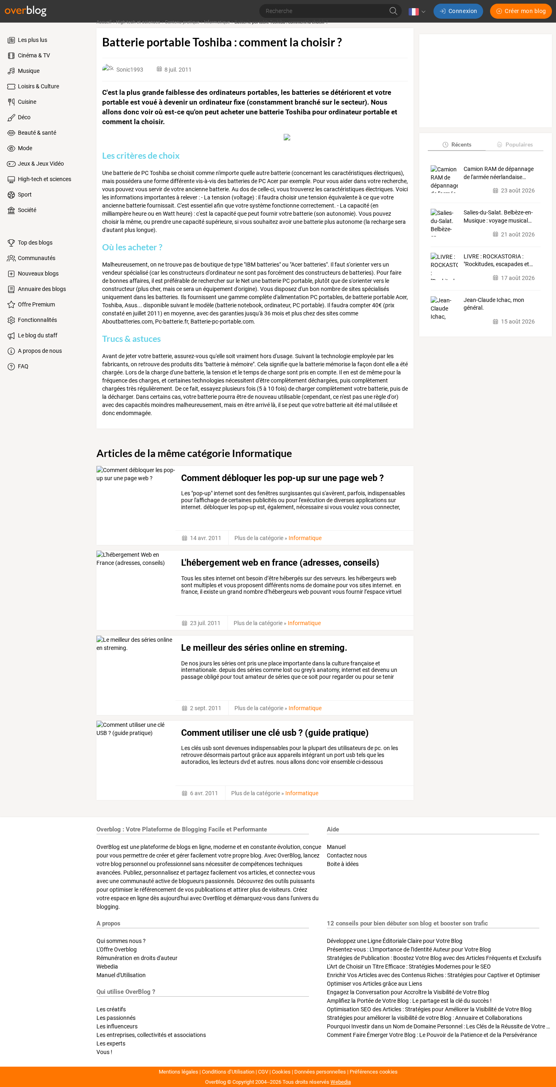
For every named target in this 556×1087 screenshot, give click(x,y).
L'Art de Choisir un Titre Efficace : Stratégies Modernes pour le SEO (409, 966)
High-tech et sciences (44, 179)
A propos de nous (39, 351)
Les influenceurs (117, 1026)
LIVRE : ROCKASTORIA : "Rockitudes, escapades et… (498, 260)
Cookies (281, 1072)
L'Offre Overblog (116, 949)
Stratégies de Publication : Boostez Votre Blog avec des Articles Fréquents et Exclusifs (434, 958)
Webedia (107, 966)
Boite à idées (343, 864)
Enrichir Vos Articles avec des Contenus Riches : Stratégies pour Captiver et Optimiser (433, 975)
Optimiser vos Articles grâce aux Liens (374, 983)
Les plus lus (32, 40)
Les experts (110, 1043)
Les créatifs (111, 1009)
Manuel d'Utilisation (121, 975)
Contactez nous (347, 855)
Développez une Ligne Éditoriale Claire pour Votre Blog (394, 941)
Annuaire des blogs (41, 289)
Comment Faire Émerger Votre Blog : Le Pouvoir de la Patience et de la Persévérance (432, 1035)
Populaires (519, 144)
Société (26, 210)
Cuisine (26, 101)
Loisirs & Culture (38, 86)
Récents (461, 144)
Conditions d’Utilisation (228, 1072)
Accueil (104, 22)
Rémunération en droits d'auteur (136, 958)
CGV (263, 1072)
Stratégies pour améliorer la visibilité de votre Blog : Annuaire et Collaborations (424, 1018)
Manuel (336, 847)
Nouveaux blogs (38, 273)
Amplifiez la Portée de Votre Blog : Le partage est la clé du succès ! (409, 1000)
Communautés (36, 258)
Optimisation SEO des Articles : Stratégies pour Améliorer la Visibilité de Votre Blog (429, 1009)
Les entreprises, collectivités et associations (151, 1035)
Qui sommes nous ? (121, 941)
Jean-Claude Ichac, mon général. (494, 304)
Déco (24, 117)
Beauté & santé (36, 132)
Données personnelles (320, 1072)
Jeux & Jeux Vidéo (40, 163)
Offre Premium (36, 304)
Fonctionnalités (37, 320)
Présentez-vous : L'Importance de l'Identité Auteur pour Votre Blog (409, 949)
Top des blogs (35, 242)
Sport (24, 194)
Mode (24, 148)
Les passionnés (116, 1018)
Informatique (217, 22)
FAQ (22, 366)
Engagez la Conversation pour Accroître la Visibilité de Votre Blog (408, 992)
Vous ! (104, 1052)
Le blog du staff (37, 335)
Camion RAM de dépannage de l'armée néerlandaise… (499, 173)
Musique (28, 71)
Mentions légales (178, 1072)
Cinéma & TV (33, 55)
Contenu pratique (182, 22)
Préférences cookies (374, 1072)
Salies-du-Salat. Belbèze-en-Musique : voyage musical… (498, 216)
